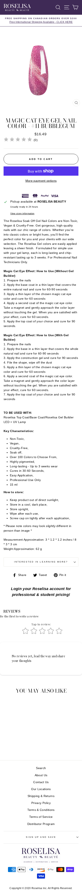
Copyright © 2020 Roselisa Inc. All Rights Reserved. (40, 888)
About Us (41, 775)
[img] (18, 140)
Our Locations (41, 789)
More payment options (41, 180)
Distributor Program (41, 824)
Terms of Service (41, 816)
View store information (22, 213)
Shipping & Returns (41, 796)
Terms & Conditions (40, 810)
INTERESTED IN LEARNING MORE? (41, 562)
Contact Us (41, 782)
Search (41, 768)
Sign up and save (41, 837)
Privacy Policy (41, 803)
